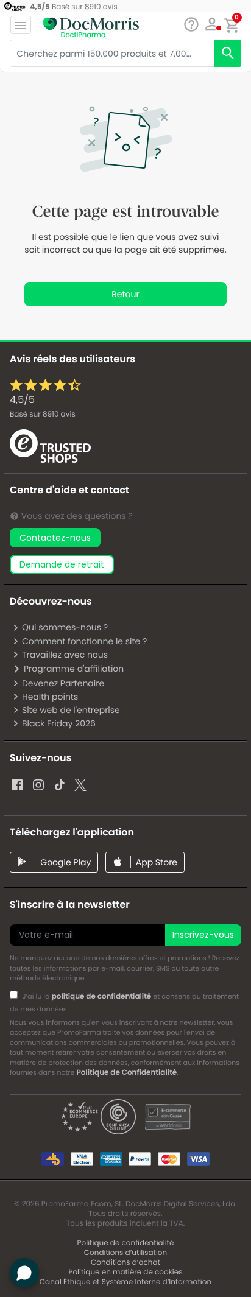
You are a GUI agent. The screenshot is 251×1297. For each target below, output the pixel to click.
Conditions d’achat (125, 1262)
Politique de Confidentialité (126, 1072)
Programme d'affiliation (74, 669)
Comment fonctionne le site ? (84, 641)
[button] (211, 24)
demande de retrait (61, 564)
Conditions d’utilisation (125, 1253)
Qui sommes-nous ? (65, 627)
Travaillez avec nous (65, 654)
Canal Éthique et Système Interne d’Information (125, 1282)
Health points (50, 697)
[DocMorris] (90, 26)
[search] (227, 53)
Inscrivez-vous (203, 935)
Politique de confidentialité (125, 1243)
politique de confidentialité (102, 996)
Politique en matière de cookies (126, 1272)
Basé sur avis (43, 414)
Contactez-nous (55, 538)
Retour (125, 294)
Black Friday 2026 (59, 723)
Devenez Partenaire (63, 683)
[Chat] (191, 24)
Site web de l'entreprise (71, 710)
